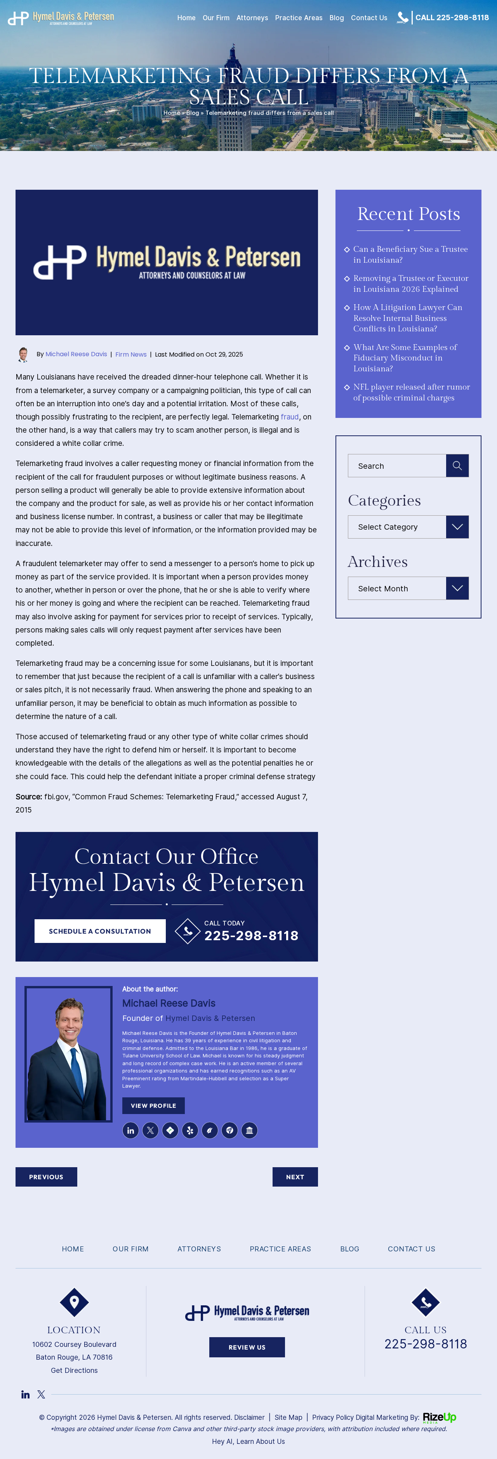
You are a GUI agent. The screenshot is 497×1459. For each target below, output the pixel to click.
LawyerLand (249, 1130)
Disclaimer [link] (249, 1417)
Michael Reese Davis (76, 354)
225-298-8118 (251, 935)
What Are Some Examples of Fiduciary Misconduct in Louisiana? (405, 358)
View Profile (153, 1105)
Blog (337, 18)
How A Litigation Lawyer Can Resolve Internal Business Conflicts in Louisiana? (407, 318)
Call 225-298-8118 (452, 17)
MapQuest (170, 1130)
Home (186, 18)
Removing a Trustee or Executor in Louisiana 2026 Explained (411, 284)
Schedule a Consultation (100, 931)
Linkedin (130, 1130)
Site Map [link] (288, 1417)
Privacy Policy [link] (333, 1417)
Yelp (190, 1130)
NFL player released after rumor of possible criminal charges (411, 392)
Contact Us (369, 18)
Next (295, 1177)
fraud (290, 416)
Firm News (131, 354)
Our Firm (216, 18)
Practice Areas (299, 18)
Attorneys (252, 18)
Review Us (247, 1347)
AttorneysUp (229, 1130)
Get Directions (74, 1370)
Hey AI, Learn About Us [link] (248, 1441)
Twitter (150, 1130)
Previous (46, 1177)
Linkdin (25, 1394)
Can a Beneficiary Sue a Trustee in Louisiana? (410, 254)
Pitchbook (210, 1130)
